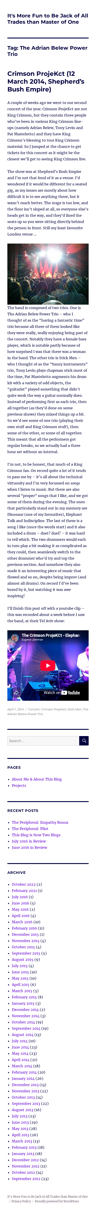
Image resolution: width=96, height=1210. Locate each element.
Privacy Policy (21, 1201)
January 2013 (23, 1153)
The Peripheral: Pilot (30, 828)
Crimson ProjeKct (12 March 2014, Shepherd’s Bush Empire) (45, 81)
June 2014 (20, 1047)
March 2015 (22, 991)
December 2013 (25, 1085)
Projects (19, 785)
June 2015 (20, 972)
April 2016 (21, 915)
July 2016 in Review (29, 841)
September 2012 (26, 1178)
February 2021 (24, 890)
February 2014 (24, 1072)
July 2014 (20, 1041)
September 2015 (26, 953)
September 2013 (26, 1103)
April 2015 (20, 984)
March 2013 (22, 1141)
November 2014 (26, 1016)
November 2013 (25, 1091)
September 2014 (26, 1028)
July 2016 (20, 897)
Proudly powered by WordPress (57, 1201)
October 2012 (23, 1172)
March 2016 (22, 922)
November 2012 (26, 1166)
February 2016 (24, 928)
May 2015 (20, 978)
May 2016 (20, 909)
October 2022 (24, 884)
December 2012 (25, 1160)
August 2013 (22, 1110)
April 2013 (20, 1135)
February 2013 (24, 1147)
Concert (34, 709)
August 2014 (22, 1034)
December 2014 (25, 1009)
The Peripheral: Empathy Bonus (40, 822)
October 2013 (23, 1097)
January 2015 (23, 1003)
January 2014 (23, 1078)
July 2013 (19, 1116)
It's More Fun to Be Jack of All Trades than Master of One (47, 19)
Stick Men (74, 709)
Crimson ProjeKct (53, 709)
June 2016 (20, 903)
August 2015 (22, 959)
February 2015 (24, 997)
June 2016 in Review (29, 847)
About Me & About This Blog (37, 779)
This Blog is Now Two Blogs (36, 835)
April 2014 (20, 1059)
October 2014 (23, 1022)
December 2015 (25, 934)
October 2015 (23, 947)
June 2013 (20, 1122)
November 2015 (26, 940)
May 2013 (20, 1128)
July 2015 (20, 966)
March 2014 (22, 1066)
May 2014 (20, 1053)
